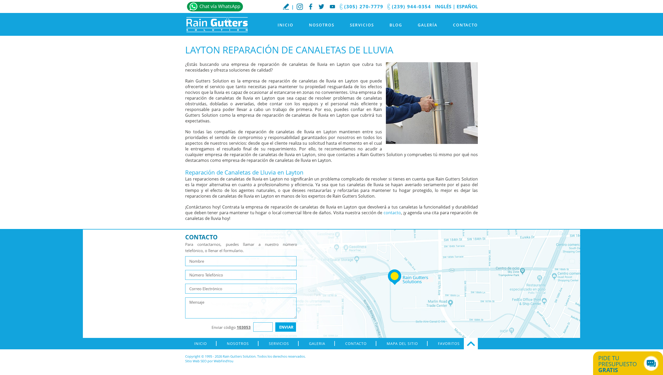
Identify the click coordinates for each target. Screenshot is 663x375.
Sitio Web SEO (196, 361)
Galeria (317, 343)
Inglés (443, 6)
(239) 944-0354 (411, 6)
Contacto (465, 24)
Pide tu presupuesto (617, 364)
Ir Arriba (471, 343)
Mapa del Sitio (402, 343)
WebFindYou (223, 361)
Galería (427, 24)
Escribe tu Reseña (286, 6)
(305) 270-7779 (363, 6)
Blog (396, 24)
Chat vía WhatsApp (219, 6)
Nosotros (321, 24)
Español (467, 6)
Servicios (362, 24)
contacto (392, 213)
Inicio (285, 24)
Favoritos (449, 343)
